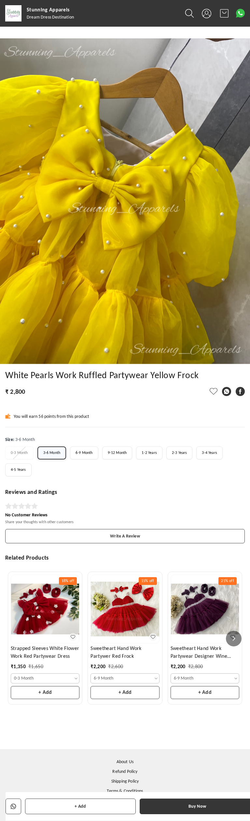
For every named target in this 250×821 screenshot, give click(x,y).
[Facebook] (240, 391)
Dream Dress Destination (50, 17)
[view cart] (224, 13)
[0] (224, 13)
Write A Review (125, 536)
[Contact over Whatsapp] (240, 13)
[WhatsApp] (226, 391)
